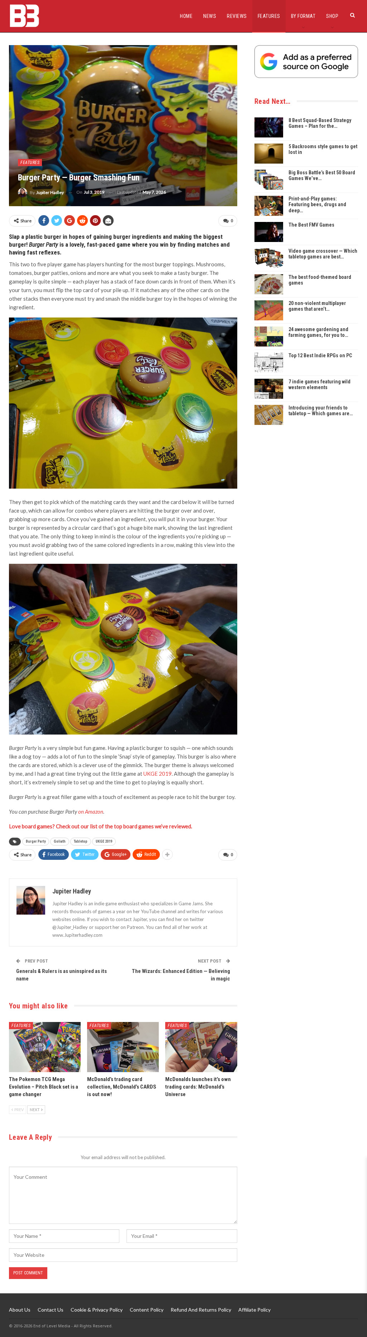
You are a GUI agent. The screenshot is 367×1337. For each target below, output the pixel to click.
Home (186, 16)
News (209, 16)
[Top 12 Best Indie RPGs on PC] (268, 363)
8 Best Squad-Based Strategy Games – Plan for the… (320, 123)
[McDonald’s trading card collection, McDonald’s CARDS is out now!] (123, 1047)
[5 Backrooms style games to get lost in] (268, 154)
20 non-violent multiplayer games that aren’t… (317, 306)
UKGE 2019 (157, 773)
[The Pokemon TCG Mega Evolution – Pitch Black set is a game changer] (45, 1047)
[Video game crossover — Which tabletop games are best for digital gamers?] (268, 258)
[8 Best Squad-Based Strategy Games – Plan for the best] (268, 127)
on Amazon (90, 811)
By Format (303, 16)
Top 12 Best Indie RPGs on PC (320, 355)
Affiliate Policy (254, 1310)
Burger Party (36, 841)
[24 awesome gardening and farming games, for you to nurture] (268, 336)
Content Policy (146, 1310)
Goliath (60, 841)
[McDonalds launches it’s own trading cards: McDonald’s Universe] (201, 1047)
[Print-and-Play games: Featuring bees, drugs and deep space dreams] (268, 206)
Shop (332, 16)
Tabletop (80, 841)
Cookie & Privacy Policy (97, 1310)
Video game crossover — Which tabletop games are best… (323, 254)
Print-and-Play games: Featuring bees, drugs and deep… (317, 205)
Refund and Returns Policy (201, 1310)
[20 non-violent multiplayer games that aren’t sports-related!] (268, 310)
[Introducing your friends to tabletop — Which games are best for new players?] (268, 415)
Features (269, 16)
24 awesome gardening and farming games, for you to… (318, 332)
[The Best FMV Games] (268, 232)
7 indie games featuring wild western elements (320, 385)
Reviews (237, 16)
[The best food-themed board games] (268, 284)
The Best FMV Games (311, 225)
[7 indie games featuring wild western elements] (268, 389)
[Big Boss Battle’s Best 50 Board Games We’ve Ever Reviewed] (268, 180)
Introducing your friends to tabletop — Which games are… (321, 411)
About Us (19, 1310)
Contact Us (50, 1310)
